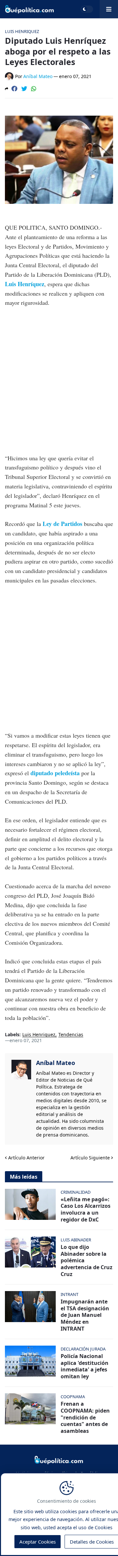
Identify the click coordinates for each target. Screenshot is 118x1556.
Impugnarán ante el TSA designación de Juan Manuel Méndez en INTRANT (85, 1315)
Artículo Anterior (26, 1158)
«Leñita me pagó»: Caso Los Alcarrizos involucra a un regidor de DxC (85, 1209)
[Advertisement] (59, 375)
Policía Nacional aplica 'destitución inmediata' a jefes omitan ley (84, 1366)
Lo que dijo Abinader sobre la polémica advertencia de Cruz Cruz (86, 1261)
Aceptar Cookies (37, 1541)
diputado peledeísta (55, 773)
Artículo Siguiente (90, 1158)
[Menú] (109, 9)
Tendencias (70, 1034)
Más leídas (23, 1176)
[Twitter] (24, 88)
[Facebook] (14, 88)
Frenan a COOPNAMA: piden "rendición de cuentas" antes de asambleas (85, 1417)
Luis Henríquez (24, 284)
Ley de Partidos (62, 523)
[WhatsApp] (33, 88)
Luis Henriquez (38, 1034)
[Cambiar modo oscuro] (87, 9)
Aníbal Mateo (55, 1063)
